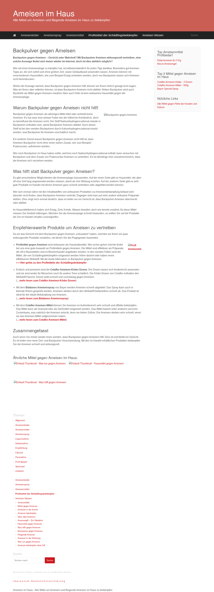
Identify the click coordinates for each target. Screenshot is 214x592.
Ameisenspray (52, 35)
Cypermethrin (22, 439)
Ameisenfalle (23, 502)
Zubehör (19, 471)
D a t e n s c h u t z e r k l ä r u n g (48, 581)
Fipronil (19, 452)
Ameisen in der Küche (28, 509)
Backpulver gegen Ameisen (30, 531)
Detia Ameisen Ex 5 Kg (169, 60)
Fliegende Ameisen (26, 535)
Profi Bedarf (21, 462)
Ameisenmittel (75, 35)
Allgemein (20, 420)
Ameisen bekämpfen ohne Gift (31, 545)
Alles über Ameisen (26, 517)
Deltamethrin (21, 443)
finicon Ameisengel (166, 63)
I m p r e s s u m (21, 581)
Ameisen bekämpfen (27, 513)
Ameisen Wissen (152, 35)
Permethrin (20, 457)
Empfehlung (21, 448)
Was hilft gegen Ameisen (29, 527)
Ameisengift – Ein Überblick (30, 520)
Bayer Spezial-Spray (167, 88)
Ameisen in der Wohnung (29, 538)
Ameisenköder (30, 35)
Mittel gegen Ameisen (27, 506)
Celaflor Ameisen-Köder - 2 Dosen (174, 82)
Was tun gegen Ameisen (29, 542)
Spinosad (20, 466)
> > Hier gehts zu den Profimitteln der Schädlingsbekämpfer (51, 262)
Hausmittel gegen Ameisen (30, 524)
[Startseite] (14, 35)
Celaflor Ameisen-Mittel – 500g (172, 85)
